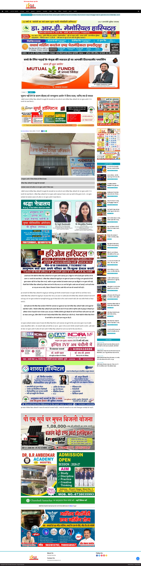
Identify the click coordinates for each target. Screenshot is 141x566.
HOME (6, 11)
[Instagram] (102, 555)
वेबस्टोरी (65, 11)
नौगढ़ (55, 11)
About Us (50, 553)
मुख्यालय (33, 11)
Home (23, 92)
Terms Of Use (130, 564)
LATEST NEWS (109, 164)
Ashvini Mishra (25, 131)
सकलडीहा (45, 11)
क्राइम (27, 11)
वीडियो (59, 11)
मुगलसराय (39, 11)
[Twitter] (99, 555)
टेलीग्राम (71, 506)
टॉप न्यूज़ (22, 11)
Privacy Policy (137, 564)
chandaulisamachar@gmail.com (54, 560)
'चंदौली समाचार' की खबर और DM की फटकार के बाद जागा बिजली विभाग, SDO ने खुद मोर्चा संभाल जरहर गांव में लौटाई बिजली (108, 352)
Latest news (14, 11)
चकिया (50, 11)
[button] (2, 11)
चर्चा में (70, 11)
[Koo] (106, 555)
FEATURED (108, 340)
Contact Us (51, 558)
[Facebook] (97, 555)
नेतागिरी (75, 11)
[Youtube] (104, 555)
